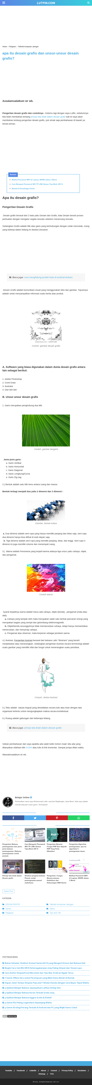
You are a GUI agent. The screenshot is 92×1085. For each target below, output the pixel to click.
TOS (52, 1074)
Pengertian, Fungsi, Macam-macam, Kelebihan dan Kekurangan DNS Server (56, 879)
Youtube (8, 1071)
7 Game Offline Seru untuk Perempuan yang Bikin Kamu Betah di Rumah (39, 978)
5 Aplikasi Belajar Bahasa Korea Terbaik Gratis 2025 (29, 993)
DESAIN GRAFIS (12, 904)
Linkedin (32, 1071)
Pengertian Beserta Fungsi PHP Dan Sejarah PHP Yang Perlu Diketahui (57, 847)
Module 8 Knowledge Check (23, 188)
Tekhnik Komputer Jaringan (61, 904)
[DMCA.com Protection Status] (9, 1017)
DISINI (29, 747)
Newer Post (8, 891)
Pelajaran (9, 913)
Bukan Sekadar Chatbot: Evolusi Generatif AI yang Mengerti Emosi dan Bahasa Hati (45, 963)
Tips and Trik (55, 913)
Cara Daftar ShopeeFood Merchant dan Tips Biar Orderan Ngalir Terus (39, 973)
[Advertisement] (46, 25)
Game (8, 909)
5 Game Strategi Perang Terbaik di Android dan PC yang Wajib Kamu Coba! (41, 1007)
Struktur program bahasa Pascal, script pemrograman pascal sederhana (35, 879)
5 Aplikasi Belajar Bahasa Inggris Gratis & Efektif (28, 998)
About (43, 1071)
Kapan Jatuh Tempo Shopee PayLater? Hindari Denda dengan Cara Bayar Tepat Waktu (47, 983)
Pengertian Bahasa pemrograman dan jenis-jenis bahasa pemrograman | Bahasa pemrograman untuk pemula (12, 850)
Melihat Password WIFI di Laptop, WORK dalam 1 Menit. (34, 180)
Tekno (52, 909)
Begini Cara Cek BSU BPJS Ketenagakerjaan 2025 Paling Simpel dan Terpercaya (43, 968)
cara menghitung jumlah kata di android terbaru (48, 277)
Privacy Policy (67, 1071)
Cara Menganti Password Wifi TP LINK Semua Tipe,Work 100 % (37, 184)
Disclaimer (82, 1071)
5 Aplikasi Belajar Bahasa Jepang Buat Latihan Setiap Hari (33, 988)
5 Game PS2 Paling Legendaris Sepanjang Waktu (28, 1003)
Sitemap (41, 1074)
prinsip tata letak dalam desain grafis (48, 117)
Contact (54, 1071)
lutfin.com (46, 3)
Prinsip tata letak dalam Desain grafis (12, 877)
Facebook (21, 1071)
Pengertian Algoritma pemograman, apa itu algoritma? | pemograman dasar (77, 847)
